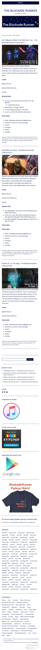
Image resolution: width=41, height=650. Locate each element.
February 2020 (26, 558)
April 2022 (32, 544)
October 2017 (33, 575)
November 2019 (24, 561)
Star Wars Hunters (28, 140)
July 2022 (12, 544)
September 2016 (6, 584)
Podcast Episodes (19, 137)
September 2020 (15, 556)
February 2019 (26, 565)
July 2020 (31, 556)
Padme (26, 139)
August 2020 (23, 556)
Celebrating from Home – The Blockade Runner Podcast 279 (18, 370)
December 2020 (23, 554)
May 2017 (4, 579)
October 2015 (33, 589)
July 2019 (22, 563)
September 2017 (6, 577)
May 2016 (4, 586)
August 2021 (33, 549)
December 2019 (14, 561)
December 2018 (14, 568)
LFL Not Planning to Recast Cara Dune (16, 110)
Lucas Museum (5, 614)
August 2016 (15, 584)
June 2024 (19, 535)
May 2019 (4, 565)
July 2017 (22, 577)
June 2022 (19, 544)
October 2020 (5, 556)
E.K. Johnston (20, 139)
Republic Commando (7, 253)
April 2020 (10, 558)
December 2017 (14, 575)
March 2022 (5, 547)
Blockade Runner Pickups (8, 602)
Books (9, 137)
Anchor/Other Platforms (9, 88)
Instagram (8, 127)
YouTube (7, 132)
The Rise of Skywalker (7, 633)
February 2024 (5, 537)
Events (25, 609)
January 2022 (21, 547)
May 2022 (25, 544)
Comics (12, 250)
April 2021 (24, 551)
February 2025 (12, 532)
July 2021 (4, 551)
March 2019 (18, 565)
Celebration (14, 607)
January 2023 (5, 542)
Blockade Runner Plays (22, 602)
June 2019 (28, 563)
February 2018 (26, 572)
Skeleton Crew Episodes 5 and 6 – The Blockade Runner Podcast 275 (20, 381)
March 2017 (18, 579)
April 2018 (10, 572)
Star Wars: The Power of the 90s (10, 626)
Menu (20, 3)
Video (3, 635)
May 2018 (4, 572)
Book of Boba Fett (20, 605)
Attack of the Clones (25, 600)
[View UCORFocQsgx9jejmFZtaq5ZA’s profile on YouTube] (7, 392)
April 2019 (10, 565)
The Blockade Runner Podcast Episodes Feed (20, 519)
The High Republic (8, 252)
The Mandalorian (17, 252)
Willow (8, 635)
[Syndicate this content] (2, 519)
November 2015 (24, 589)
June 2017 (28, 577)
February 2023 (33, 539)
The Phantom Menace (26, 630)
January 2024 (14, 537)
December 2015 (14, 589)
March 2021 (32, 551)
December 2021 (31, 547)
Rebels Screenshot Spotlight (27, 616)
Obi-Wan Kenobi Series (17, 614)
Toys (29, 633)
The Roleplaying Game (20, 633)
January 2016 (5, 589)
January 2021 (14, 554)
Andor (9, 600)
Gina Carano (33, 252)
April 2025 (4, 532)
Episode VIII (19, 609)
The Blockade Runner (20, 11)
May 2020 (4, 558)
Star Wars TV (32, 137)
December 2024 (30, 532)
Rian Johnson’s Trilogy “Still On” (14, 107)
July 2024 (12, 535)
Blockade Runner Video (8, 605)
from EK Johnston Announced (18, 112)
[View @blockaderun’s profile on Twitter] (2, 392)
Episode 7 (4, 609)
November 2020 (33, 554)
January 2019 (5, 568)
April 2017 (10, 579)
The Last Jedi (5, 630)
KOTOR (31, 612)
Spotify (4, 92)
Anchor (7, 130)
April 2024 (25, 535)
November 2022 (14, 542)
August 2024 (5, 535)
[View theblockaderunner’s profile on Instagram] (5, 392)
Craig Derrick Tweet (14, 105)
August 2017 (15, 577)
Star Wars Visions (27, 623)
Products (10, 616)
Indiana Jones (24, 612)
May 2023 (11, 539)
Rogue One (15, 619)
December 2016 (14, 582)
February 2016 (26, 586)
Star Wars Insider (17, 253)
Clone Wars (22, 607)
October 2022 (23, 542)
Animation (15, 600)
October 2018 (33, 568)
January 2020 (5, 561)
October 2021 (15, 549)
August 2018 (15, 570)
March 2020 (18, 558)
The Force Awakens (21, 628)
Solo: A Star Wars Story (17, 621)
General (9, 612)
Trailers (34, 633)
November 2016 (24, 582)
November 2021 (6, 549)
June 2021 (11, 551)
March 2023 (25, 539)
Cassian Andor (5, 607)
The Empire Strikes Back (8, 628)
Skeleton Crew (5, 621)
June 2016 (28, 584)
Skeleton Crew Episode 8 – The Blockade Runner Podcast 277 (18, 377)
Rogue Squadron (24, 619)
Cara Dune (14, 139)
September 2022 (33, 542)
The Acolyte (23, 626)
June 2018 (28, 570)
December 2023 (23, 537)
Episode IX (11, 609)
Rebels (16, 616)
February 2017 (26, 579)
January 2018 (5, 575)
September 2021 (24, 549)
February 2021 (5, 554)
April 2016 (10, 586)
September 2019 (6, 563)
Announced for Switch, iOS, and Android (19, 102)
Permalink (4, 142)
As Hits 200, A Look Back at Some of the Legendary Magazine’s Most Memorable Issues (20, 216)
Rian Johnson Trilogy (12, 140)
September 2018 (6, 570)
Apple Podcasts (6, 84)
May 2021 (17, 551)
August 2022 (5, 544)
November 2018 (24, 568)
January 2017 (5, 582)
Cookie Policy (35, 642)
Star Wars (27, 621)
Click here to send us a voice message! (16, 123)
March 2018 (18, 572)
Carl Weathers (13, 343)
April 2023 (17, 539)
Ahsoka (4, 600)
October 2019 (33, 561)
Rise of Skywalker (6, 619)
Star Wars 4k (20, 140)
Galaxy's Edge (32, 609)
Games (12, 137)
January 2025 (21, 532)
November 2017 (24, 575)
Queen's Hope (31, 139)
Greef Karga (20, 343)
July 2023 (31, 537)
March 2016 (18, 586)
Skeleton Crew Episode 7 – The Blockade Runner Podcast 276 (18, 379)
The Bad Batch (31, 626)
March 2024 (33, 535)
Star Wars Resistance (7, 623)
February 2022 (13, 547)
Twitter (7, 125)
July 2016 (22, 584)
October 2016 (33, 582)
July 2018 (22, 570)
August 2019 (15, 563)
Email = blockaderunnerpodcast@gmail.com (18, 324)
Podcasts (26, 137)
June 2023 (4, 539)
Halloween (16, 612)
